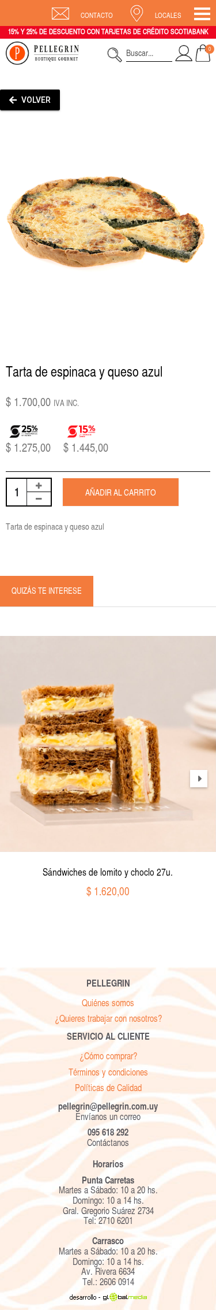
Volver (35, 100)
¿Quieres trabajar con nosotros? (108, 1018)
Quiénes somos (108, 1003)
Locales (168, 16)
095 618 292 (108, 1132)
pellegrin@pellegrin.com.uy (108, 1106)
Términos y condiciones (108, 1072)
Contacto (97, 16)
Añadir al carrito (120, 492)
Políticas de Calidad (108, 1087)
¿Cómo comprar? (108, 1056)
